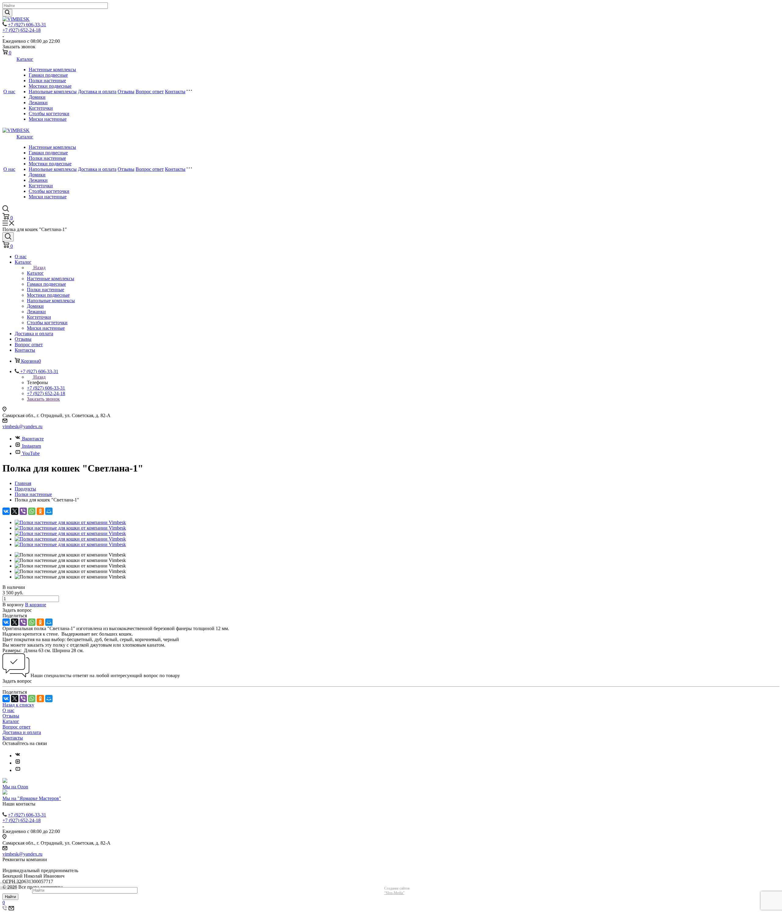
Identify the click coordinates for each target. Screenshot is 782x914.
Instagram (31, 446)
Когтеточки (41, 108)
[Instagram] (18, 762)
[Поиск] (8, 236)
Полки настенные (47, 80)
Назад (39, 267)
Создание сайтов (397, 890)
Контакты (175, 91)
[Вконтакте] (18, 755)
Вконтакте (33, 438)
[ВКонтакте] (6, 511)
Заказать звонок (43, 399)
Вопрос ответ (150, 91)
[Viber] (23, 511)
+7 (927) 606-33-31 (27, 24)
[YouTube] (18, 770)
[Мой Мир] (49, 511)
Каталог (24, 59)
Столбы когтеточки (49, 113)
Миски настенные (48, 119)
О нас (9, 91)
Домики (37, 97)
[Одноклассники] (40, 511)
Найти (10, 896)
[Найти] (7, 13)
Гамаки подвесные (48, 75)
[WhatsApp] (31, 511)
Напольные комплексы (53, 91)
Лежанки (38, 102)
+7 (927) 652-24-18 (21, 30)
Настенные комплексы (52, 69)
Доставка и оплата (97, 91)
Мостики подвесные (50, 86)
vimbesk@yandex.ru (22, 426)
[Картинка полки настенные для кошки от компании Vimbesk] (70, 522)
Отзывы (126, 91)
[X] (14, 511)
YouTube (31, 453)
